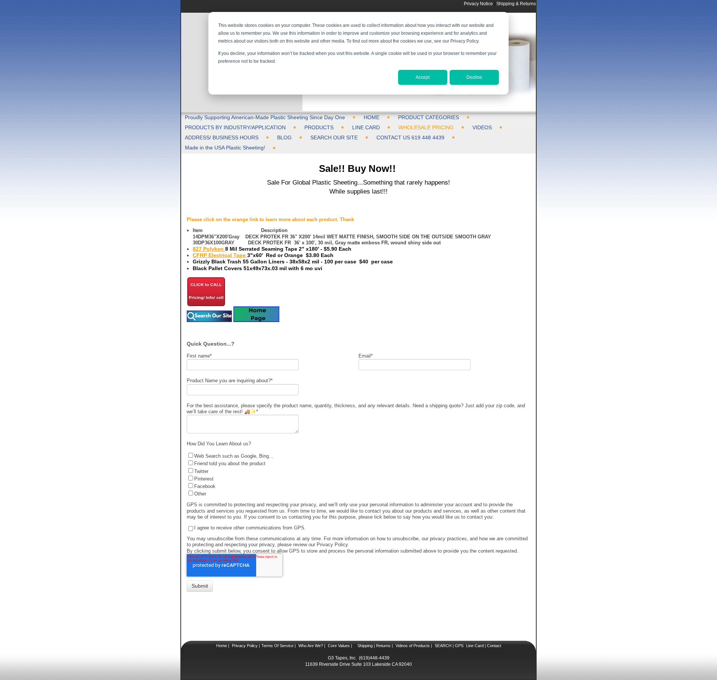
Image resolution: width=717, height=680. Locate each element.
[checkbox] (357, 474)
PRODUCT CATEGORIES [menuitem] (428, 117)
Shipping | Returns (373, 645)
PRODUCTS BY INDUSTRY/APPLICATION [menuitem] (235, 127)
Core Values (338, 645)
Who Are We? (310, 645)
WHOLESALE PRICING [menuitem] (426, 127)
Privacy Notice (478, 3)
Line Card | (475, 645)
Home (221, 645)
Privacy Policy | (245, 645)
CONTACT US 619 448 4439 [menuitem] (410, 137)
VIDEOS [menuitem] (482, 127)
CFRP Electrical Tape (220, 255)
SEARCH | (444, 645)
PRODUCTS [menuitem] (318, 127)
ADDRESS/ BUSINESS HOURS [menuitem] (221, 137)
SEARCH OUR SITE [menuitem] (334, 137)
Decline (474, 77)
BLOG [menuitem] (284, 137)
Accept (422, 77)
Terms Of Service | (278, 645)
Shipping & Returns (516, 3)
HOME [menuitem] (371, 117)
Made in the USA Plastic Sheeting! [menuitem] (225, 148)
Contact (493, 645)
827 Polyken (209, 249)
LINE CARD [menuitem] (366, 127)
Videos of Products (412, 645)
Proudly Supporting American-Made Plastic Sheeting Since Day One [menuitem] (265, 117)
